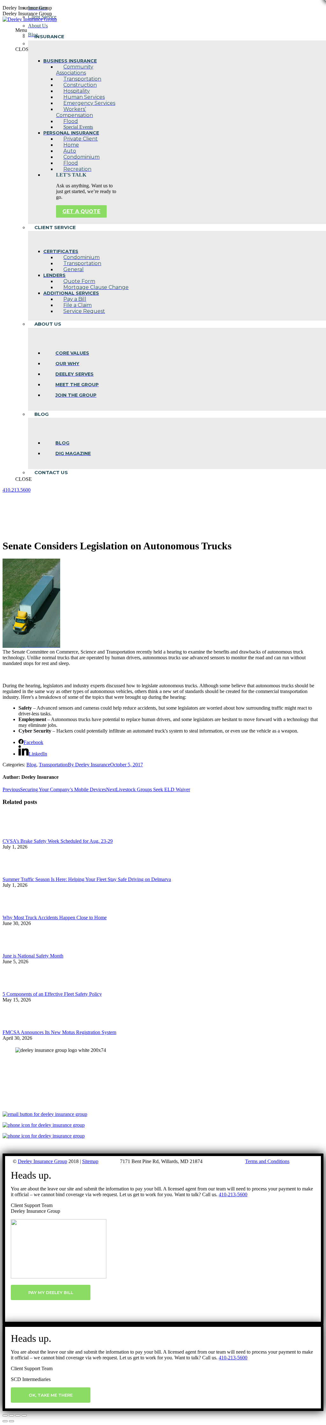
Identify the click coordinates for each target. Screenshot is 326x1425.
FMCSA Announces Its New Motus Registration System (59, 1032)
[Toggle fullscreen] (17, 1415)
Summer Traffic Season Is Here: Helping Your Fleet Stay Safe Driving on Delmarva (87, 879)
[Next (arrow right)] (11, 1421)
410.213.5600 (17, 490)
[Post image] (20, 835)
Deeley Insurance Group (42, 1161)
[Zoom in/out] (24, 1415)
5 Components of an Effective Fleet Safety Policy (52, 994)
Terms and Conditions (267, 1161)
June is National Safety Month (33, 955)
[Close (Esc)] (5, 1415)
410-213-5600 (233, 1194)
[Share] (11, 1415)
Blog (31, 764)
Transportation (53, 764)
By (89, 764)
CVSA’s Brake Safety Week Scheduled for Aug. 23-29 (58, 841)
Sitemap (90, 1161)
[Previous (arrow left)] (5, 1421)
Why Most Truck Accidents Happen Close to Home (55, 917)
